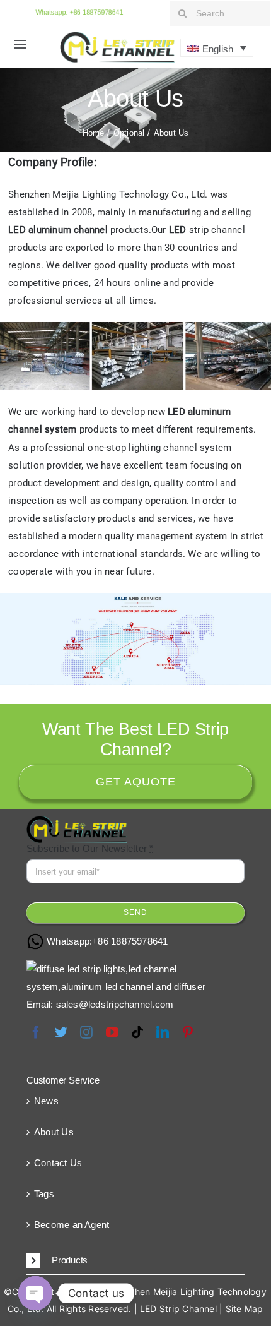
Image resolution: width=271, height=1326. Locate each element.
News (46, 1101)
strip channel (207, 230)
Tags (44, 1193)
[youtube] (112, 1032)
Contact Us (58, 1162)
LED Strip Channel (178, 1308)
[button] (135, 1261)
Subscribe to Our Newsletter (90, 848)
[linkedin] (162, 1032)
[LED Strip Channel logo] (117, 35)
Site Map (244, 1308)
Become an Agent (71, 1224)
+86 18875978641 (130, 941)
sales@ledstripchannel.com (115, 1004)
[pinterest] (188, 1032)
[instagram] (86, 1032)
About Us (54, 1131)
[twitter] (61, 1032)
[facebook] (36, 1032)
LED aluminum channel (58, 230)
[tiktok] (137, 1032)
